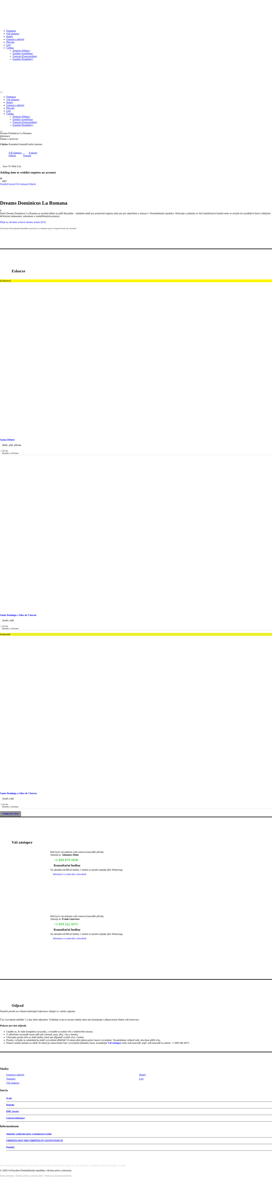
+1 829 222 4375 (65, 924)
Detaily (3, 184)
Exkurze (33, 152)
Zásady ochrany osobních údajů (29, 1175)
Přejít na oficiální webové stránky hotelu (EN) (23, 222)
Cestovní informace (15, 1118)
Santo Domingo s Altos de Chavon (18, 615)
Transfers (10, 1078)
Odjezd (12, 155)
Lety (8, 45)
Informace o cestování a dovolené (69, 874)
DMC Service (12, 1111)
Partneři (10, 1147)
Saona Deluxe (7, 439)
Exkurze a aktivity (15, 39)
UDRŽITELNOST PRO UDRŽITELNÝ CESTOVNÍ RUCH (34, 1140)
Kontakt (10, 1105)
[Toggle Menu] (1, 92)
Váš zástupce (12, 33)
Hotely (9, 36)
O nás (9, 1098)
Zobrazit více (10, 814)
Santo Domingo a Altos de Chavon (18, 793)
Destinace (11, 30)
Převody (10, 42)
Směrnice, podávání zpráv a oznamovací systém (29, 1134)
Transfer (27, 155)
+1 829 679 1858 (65, 860)
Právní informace (7, 1175)
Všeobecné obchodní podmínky (58, 1175)
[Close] (1, 131)
